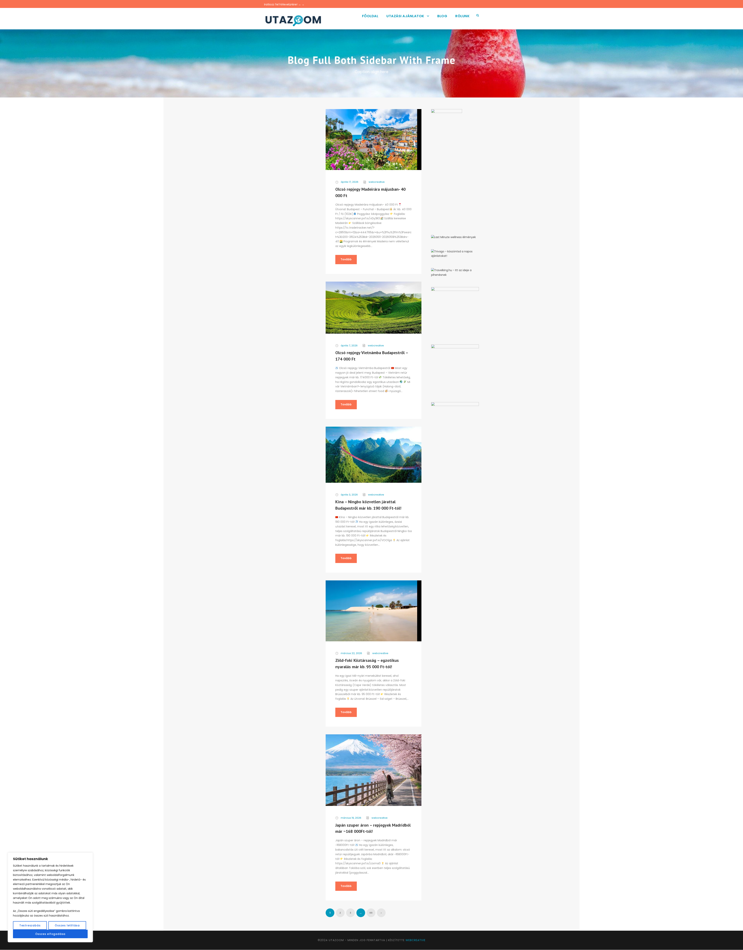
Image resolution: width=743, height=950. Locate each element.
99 (370, 912)
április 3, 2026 (349, 494)
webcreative (377, 182)
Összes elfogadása (50, 934)
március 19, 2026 (351, 818)
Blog (442, 16)
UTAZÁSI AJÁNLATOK (405, 16)
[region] (50, 897)
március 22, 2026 (351, 653)
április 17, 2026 (349, 182)
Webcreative (415, 940)
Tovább (346, 259)
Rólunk (462, 16)
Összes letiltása (67, 925)
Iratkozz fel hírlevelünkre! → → (284, 4)
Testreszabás (30, 925)
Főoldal (370, 16)
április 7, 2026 (349, 345)
